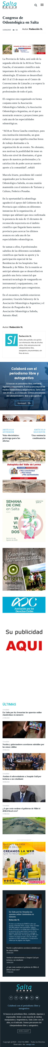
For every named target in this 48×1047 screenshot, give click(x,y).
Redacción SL (14, 920)
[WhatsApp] (24, 688)
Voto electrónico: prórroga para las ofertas (11, 438)
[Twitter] (24, 676)
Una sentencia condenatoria (38, 436)
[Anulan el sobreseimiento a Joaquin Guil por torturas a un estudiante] (24, 793)
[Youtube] (37, 998)
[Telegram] (27, 998)
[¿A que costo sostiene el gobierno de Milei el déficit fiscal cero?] (24, 825)
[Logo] (10, 5)
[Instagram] (16, 998)
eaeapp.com (30, 1044)
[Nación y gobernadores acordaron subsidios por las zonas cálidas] (24, 761)
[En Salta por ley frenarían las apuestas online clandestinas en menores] (24, 729)
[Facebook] (24, 670)
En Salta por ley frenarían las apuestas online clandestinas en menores (22, 713)
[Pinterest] (24, 682)
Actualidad (6, 710)
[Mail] (21, 998)
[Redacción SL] (11, 344)
